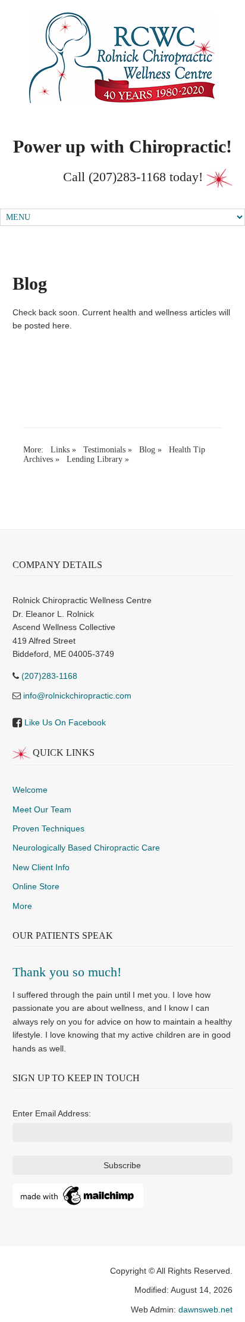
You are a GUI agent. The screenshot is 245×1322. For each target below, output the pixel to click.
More (32, 449)
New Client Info (41, 867)
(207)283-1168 (127, 176)
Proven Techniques (48, 828)
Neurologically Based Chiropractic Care (86, 847)
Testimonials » (107, 449)
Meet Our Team (41, 809)
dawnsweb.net (205, 1309)
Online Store (35, 886)
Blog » (150, 449)
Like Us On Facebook (65, 722)
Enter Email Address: (51, 1113)
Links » (63, 449)
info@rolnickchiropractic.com (77, 695)
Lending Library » (98, 459)
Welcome (30, 790)
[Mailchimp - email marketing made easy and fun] (77, 1194)
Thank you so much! (66, 971)
